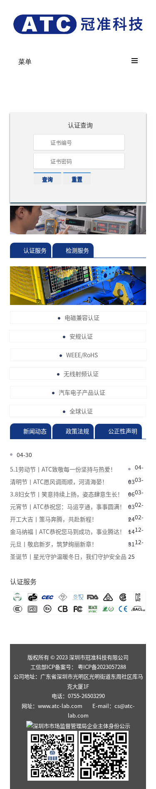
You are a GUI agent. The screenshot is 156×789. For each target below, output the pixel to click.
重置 (77, 179)
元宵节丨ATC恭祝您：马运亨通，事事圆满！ (67, 506)
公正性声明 (122, 431)
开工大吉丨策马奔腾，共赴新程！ (53, 519)
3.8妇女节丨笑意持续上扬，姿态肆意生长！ (66, 494)
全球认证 (81, 411)
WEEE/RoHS (82, 355)
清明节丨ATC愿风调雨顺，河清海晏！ (59, 481)
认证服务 (35, 250)
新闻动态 (35, 431)
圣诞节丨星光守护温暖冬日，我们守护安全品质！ (68, 557)
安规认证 (81, 336)
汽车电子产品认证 (82, 392)
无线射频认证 (81, 373)
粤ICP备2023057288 (102, 667)
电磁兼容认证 (81, 317)
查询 (47, 179)
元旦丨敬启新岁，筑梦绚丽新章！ (53, 544)
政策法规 (77, 431)
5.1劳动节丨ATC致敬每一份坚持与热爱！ (63, 469)
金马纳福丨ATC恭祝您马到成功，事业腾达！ (67, 531)
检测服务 (77, 250)
